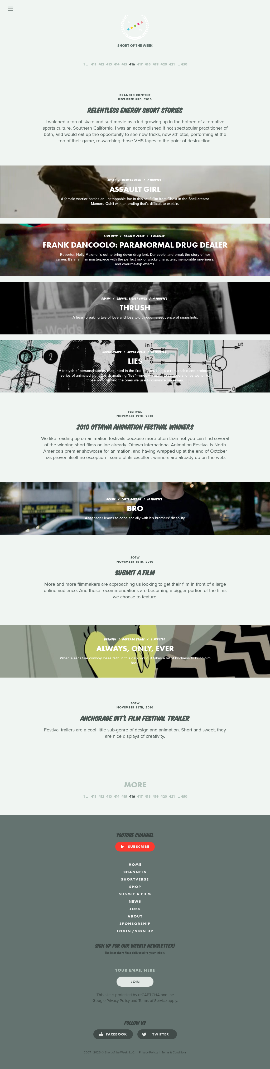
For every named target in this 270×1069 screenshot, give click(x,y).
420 (164, 64)
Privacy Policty (148, 1052)
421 (172, 64)
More (135, 785)
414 (116, 64)
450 (184, 64)
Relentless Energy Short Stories (135, 109)
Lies (135, 361)
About (135, 916)
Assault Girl (135, 189)
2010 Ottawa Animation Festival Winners (135, 426)
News (135, 901)
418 (148, 64)
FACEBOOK (116, 1034)
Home (135, 864)
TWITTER (160, 1034)
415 (124, 64)
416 (132, 64)
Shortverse (135, 879)
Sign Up (144, 931)
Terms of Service (152, 1000)
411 (94, 64)
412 (101, 64)
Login (124, 931)
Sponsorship (135, 923)
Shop (135, 886)
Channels (135, 871)
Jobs (135, 908)
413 (109, 64)
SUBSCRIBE (138, 846)
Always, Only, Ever (135, 649)
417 (140, 64)
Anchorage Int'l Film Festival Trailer (135, 718)
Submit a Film (135, 572)
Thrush (135, 308)
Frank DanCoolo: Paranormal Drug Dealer (135, 245)
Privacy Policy (118, 1000)
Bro (135, 508)
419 (155, 64)
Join (135, 981)
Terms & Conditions (174, 1052)
